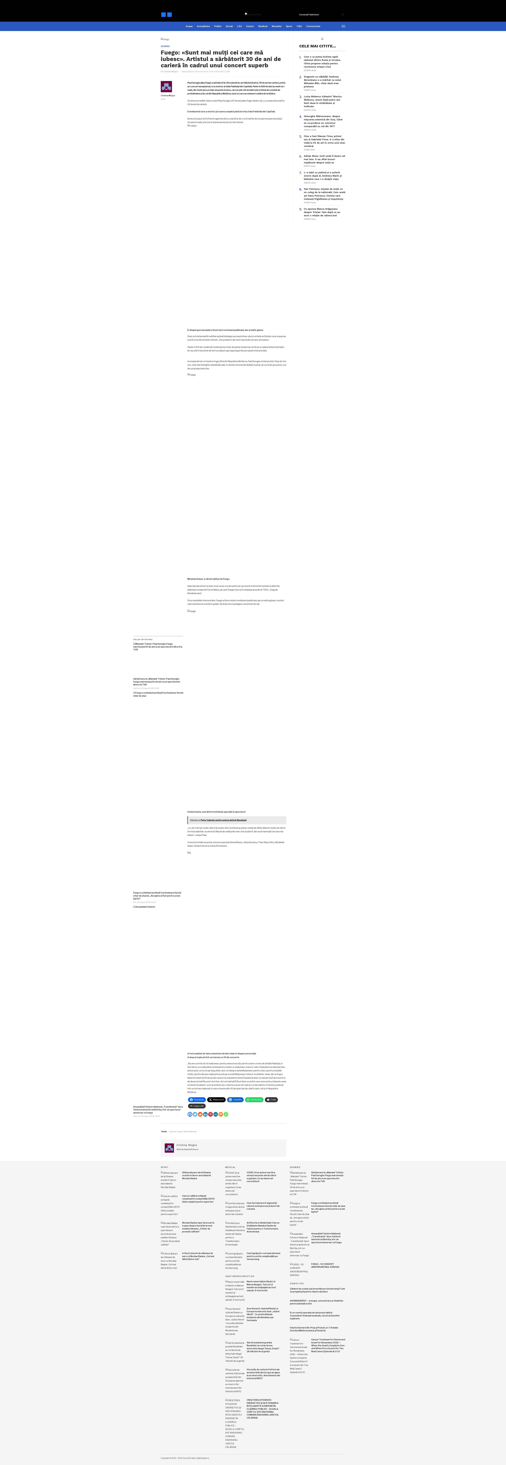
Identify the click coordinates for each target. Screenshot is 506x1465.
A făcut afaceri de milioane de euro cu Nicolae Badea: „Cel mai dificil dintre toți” (198, 1256)
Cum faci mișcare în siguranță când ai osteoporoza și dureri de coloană (263, 1206)
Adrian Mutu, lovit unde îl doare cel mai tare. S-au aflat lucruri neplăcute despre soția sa (324, 159)
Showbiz (277, 26)
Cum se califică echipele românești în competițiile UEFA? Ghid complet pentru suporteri (198, 1199)
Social (229, 26)
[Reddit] (200, 1114)
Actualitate (203, 26)
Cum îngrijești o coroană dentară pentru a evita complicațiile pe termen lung (263, 1256)
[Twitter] (195, 1114)
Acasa (189, 26)
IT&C (299, 26)
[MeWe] (215, 1114)
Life (239, 26)
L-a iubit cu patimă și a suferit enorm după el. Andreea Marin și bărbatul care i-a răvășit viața (323, 175)
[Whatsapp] (226, 1114)
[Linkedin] (205, 1114)
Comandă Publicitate (309, 14)
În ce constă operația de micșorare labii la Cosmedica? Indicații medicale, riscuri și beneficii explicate (314, 1315)
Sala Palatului (190, 1131)
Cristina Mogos (171, 71)
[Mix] (220, 1114)
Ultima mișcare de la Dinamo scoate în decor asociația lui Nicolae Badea (196, 1175)
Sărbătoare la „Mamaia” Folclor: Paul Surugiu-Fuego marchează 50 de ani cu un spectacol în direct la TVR (156, 682)
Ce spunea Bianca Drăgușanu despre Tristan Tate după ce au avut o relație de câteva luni (322, 212)
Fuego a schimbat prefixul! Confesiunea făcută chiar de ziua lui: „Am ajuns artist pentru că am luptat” (157, 896)
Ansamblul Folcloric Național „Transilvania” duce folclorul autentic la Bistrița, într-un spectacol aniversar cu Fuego (158, 1110)
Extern (250, 26)
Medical (262, 26)
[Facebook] (190, 1114)
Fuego (180, 1131)
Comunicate (313, 26)
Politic (218, 26)
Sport (289, 26)
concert (172, 1131)
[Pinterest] (210, 1114)
